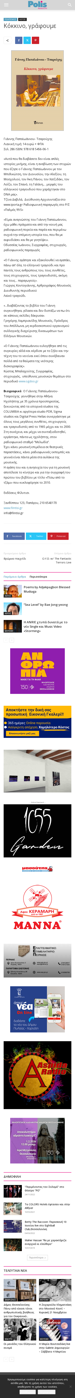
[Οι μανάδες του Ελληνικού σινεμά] (20, 1329)
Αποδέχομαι (27, 1392)
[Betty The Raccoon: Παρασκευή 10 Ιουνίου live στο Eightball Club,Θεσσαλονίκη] (13, 1226)
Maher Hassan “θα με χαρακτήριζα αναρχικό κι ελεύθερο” (45, 1242)
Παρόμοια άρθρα (15, 576)
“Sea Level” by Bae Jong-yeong (46, 604)
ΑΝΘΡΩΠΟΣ (10, 1300)
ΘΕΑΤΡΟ (8, 1339)
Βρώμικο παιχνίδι (15, 558)
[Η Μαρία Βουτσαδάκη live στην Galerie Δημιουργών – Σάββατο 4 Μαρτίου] (55, 1329)
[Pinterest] (35, 40)
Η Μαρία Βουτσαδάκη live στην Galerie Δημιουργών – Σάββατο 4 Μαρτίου (54, 1347)
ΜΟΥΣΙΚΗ (9, 631)
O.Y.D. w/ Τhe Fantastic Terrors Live (56, 560)
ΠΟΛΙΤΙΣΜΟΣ (10, 19)
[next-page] (11, 640)
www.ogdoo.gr (28, 381)
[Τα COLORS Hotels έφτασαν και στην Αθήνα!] (13, 1209)
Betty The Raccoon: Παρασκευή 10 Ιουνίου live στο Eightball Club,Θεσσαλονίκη (45, 1225)
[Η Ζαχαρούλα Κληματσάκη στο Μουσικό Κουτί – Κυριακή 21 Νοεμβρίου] (55, 1290)
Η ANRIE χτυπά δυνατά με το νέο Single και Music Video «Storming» (46, 626)
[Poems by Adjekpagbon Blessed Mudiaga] (13, 591)
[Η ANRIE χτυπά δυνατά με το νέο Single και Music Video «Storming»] (13, 626)
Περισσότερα (38, 576)
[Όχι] (70, 1386)
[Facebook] (18, 40)
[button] (6, 5)
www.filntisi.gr (13, 508)
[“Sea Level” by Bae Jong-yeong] (13, 608)
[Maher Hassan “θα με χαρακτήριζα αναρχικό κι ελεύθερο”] (13, 1244)
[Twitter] (27, 40)
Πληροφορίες (46, 1392)
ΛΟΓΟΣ (22, 19)
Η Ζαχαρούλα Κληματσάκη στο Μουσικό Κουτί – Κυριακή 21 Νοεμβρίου (55, 1308)
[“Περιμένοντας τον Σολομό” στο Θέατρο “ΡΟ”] (13, 1191)
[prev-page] (6, 640)
